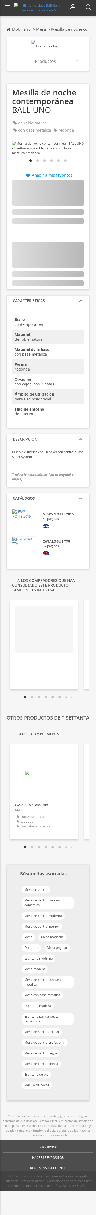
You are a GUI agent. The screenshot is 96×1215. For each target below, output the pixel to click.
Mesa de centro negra (40, 1053)
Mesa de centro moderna (43, 915)
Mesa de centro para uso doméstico (42, 902)
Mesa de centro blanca (41, 1064)
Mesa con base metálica (42, 995)
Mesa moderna (52, 937)
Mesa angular (57, 947)
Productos (45, 61)
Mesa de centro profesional (44, 1042)
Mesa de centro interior (41, 926)
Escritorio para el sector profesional (42, 1018)
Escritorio (31, 947)
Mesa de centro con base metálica (43, 982)
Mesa (28, 937)
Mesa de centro (35, 889)
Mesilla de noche (36, 1085)
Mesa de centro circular (41, 1032)
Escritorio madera (37, 1005)
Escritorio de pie (36, 1074)
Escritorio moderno (38, 958)
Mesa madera (34, 969)
